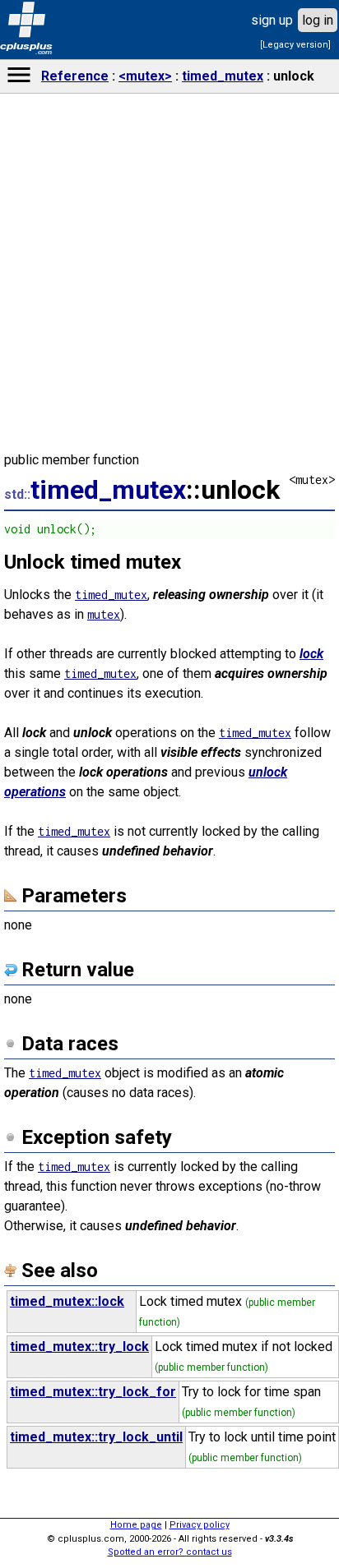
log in (317, 20)
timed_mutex (222, 76)
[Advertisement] (169, 1295)
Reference (75, 76)
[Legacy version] (295, 44)
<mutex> (145, 76)
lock (311, 654)
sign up (272, 20)
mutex (103, 614)
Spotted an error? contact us (170, 1552)
